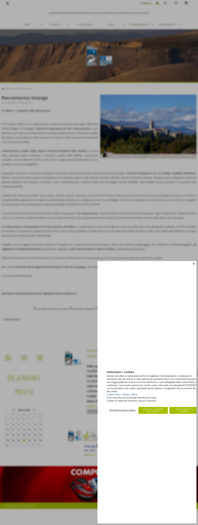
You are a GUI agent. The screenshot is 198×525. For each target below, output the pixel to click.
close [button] (194, 264)
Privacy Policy (130, 394)
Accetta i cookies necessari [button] (153, 410)
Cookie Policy (114, 394)
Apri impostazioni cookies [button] (122, 410)
